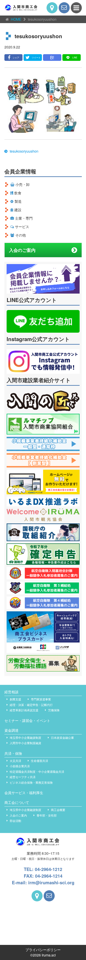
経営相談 (11, 691)
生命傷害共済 (39, 761)
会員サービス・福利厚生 (23, 792)
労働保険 (54, 710)
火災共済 (15, 761)
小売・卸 (22, 184)
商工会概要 (58, 810)
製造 (18, 201)
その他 (20, 235)
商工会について (16, 802)
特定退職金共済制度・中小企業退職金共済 (37, 771)
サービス (22, 226)
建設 (17, 209)
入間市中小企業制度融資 (25, 743)
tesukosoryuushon (24, 151)
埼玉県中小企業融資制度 (25, 737)
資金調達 (11, 730)
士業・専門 (24, 218)
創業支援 (15, 699)
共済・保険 (13, 753)
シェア (16, 57)
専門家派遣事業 (41, 699)
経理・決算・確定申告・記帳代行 (31, 705)
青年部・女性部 (47, 815)
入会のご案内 (22, 250)
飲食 (17, 192)
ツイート (36, 57)
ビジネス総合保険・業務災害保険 (31, 782)
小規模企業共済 (20, 766)
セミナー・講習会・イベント (27, 720)
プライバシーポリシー (43, 949)
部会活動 (15, 821)
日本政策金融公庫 (62, 737)
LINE (74, 57)
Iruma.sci (49, 955)
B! (52, 57)
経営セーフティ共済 (23, 777)
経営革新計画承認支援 (24, 710)
